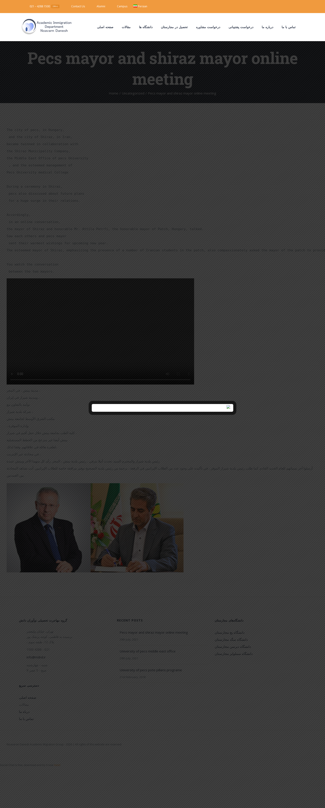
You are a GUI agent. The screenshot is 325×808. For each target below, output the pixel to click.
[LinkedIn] (295, 5)
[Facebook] (281, 5)
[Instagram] (288, 5)
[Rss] (302, 5)
